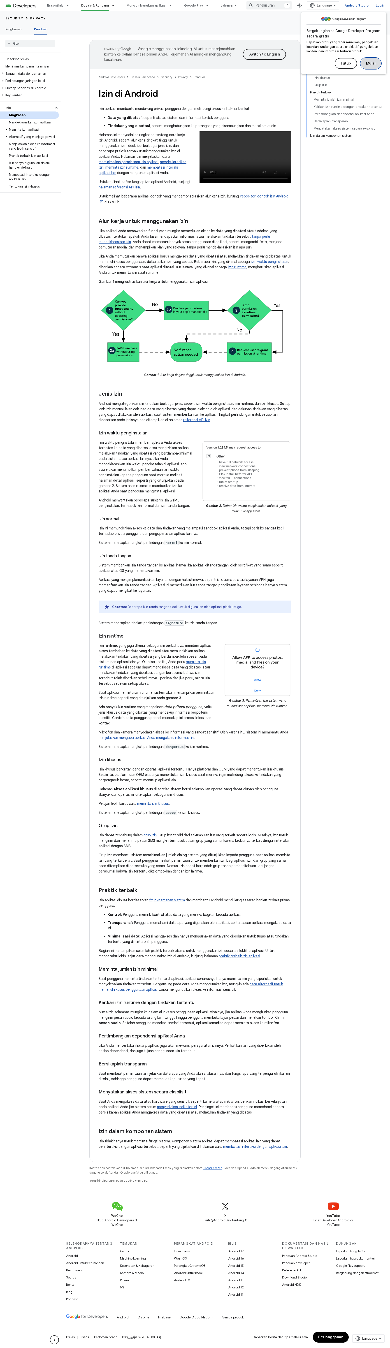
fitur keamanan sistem (167, 900)
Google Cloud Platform (196, 1317)
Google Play (193, 5)
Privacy (38, 18)
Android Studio (357, 5)
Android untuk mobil (188, 1273)
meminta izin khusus (153, 803)
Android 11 (235, 1294)
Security (14, 18)
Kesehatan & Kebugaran (137, 1266)
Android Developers (112, 77)
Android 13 (236, 1280)
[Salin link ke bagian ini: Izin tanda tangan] (135, 556)
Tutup (346, 63)
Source (71, 1277)
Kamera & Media (132, 1273)
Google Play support (350, 1266)
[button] (29, 73)
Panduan (40, 29)
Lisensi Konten (212, 1168)
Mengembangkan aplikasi (147, 5)
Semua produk (233, 1317)
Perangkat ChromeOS (190, 1266)
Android (72, 1256)
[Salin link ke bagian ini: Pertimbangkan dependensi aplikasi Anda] (189, 1036)
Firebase (164, 1317)
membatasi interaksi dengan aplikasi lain (255, 1146)
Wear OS (180, 1258)
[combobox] (269, 5)
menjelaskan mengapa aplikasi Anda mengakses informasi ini (146, 737)
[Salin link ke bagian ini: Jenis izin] (126, 394)
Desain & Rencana (95, 5)
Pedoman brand (106, 1337)
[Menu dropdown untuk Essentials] (70, 5)
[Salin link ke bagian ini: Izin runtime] (127, 636)
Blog (69, 1292)
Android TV (182, 1280)
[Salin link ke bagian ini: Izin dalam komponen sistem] (176, 1132)
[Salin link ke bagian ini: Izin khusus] (125, 760)
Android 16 (236, 1258)
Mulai (371, 63)
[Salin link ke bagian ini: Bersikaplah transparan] (151, 1064)
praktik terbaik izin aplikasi (239, 956)
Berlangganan (330, 1337)
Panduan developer (296, 1263)
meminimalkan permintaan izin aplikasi (128, 162)
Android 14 (236, 1273)
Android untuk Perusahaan (85, 1263)
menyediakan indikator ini (177, 1107)
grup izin (150, 835)
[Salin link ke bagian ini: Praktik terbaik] (141, 890)
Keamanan (74, 1270)
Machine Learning (133, 1258)
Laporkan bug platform (352, 1251)
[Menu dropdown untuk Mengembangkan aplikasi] (173, 5)
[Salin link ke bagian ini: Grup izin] (122, 826)
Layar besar (182, 1251)
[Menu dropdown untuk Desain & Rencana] (115, 5)
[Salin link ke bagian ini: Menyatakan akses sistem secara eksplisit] (190, 1092)
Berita (70, 1285)
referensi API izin (196, 420)
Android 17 (236, 1251)
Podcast (72, 1299)
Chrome (143, 1317)
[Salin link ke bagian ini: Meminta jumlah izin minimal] (162, 969)
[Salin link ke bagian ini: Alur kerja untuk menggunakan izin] (192, 221)
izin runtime (237, 267)
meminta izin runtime (121, 167)
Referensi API (291, 1270)
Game (124, 1251)
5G (122, 1287)
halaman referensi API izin (119, 187)
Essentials (55, 5)
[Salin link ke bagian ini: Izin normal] (123, 519)
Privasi (124, 1280)
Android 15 (236, 1266)
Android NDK (291, 1285)
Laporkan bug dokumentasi (355, 1258)
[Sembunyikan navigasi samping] (54, 1339)
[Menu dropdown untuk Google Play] (209, 5)
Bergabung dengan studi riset (357, 1273)
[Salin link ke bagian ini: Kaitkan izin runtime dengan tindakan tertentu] (198, 1003)
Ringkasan (13, 29)
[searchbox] (30, 43)
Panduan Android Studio (299, 1256)
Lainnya (227, 5)
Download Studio (294, 1277)
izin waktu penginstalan (269, 262)
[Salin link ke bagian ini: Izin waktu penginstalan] (151, 433)
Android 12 (236, 1287)
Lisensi (85, 1337)
